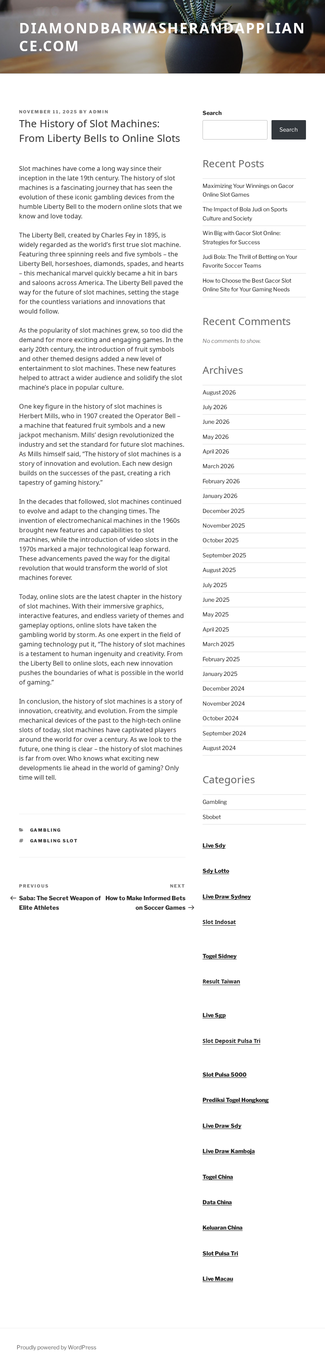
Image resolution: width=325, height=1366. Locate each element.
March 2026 (218, 466)
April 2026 (216, 451)
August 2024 (219, 747)
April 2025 (216, 629)
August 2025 (219, 569)
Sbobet (212, 816)
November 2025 (224, 525)
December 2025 (224, 510)
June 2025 (216, 599)
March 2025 (218, 644)
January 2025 (220, 673)
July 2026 (215, 407)
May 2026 (216, 436)
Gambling (45, 830)
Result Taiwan (221, 981)
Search (212, 112)
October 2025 (221, 540)
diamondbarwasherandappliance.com (162, 36)
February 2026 (221, 481)
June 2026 (216, 421)
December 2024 (224, 688)
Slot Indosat (219, 922)
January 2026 (220, 495)
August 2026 (219, 392)
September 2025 (224, 555)
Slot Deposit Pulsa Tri (231, 1041)
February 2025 (221, 659)
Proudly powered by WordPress (56, 1347)
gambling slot (54, 841)
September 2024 (224, 733)
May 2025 (216, 614)
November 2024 (224, 703)
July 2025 (215, 585)
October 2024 (221, 718)
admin (99, 112)
